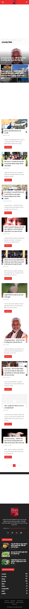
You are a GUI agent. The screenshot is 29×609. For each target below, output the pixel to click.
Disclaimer (12, 600)
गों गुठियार (7, 40)
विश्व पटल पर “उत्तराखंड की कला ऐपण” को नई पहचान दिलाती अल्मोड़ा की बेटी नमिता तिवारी (14, 164)
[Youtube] (21, 533)
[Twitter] (16, 533)
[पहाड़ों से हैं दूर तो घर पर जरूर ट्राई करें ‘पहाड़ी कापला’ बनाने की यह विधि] (6, 562)
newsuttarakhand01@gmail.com (17, 528)
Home (3, 40)
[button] (26, 2)
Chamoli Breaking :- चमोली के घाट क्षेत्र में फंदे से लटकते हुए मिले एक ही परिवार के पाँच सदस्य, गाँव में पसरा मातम (14, 441)
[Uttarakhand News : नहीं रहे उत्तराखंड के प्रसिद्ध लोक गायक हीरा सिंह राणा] (14, 62)
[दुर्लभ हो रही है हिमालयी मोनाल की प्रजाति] (14, 126)
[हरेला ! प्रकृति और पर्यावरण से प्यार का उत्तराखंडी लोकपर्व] (14, 401)
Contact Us (14, 604)
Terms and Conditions (9, 602)
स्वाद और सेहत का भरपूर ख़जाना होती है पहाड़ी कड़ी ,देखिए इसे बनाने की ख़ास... (19, 545)
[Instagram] (12, 532)
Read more (8, 147)
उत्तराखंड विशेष (13, 40)
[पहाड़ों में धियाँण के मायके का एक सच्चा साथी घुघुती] (14, 290)
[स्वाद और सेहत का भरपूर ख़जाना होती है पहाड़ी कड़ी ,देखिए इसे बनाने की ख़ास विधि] (6, 546)
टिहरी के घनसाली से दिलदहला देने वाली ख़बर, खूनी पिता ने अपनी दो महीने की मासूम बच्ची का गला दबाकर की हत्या (14, 229)
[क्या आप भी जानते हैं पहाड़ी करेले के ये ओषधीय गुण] (6, 554)
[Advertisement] (14, 22)
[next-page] (20, 465)
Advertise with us (20, 602)
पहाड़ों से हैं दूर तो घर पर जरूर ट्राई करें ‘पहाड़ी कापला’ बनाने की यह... (18, 561)
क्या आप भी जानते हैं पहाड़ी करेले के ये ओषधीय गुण (19, 553)
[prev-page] (7, 465)
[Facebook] (8, 533)
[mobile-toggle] (2, 2)
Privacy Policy (20, 600)
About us (7, 600)
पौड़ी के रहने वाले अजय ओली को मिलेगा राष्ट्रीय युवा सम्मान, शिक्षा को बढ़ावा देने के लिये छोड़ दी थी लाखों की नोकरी (14, 262)
